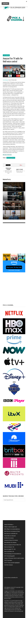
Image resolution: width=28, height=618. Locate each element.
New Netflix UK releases (10, 542)
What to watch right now (10, 526)
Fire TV (13, 157)
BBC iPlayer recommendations (12, 529)
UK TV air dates (8, 560)
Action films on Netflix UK (11, 577)
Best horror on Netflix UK (10, 533)
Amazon (9, 157)
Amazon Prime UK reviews (11, 540)
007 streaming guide (9, 556)
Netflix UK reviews (9, 538)
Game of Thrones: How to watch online (14, 558)
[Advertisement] (14, 40)
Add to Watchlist (7, 154)
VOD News (6, 55)
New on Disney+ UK (9, 547)
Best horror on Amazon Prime (12, 531)
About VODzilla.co (8, 524)
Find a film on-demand (10, 535)
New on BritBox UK (9, 551)
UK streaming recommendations (12, 553)
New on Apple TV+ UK (9, 549)
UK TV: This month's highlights (12, 562)
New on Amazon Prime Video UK (12, 544)
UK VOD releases (8, 565)
